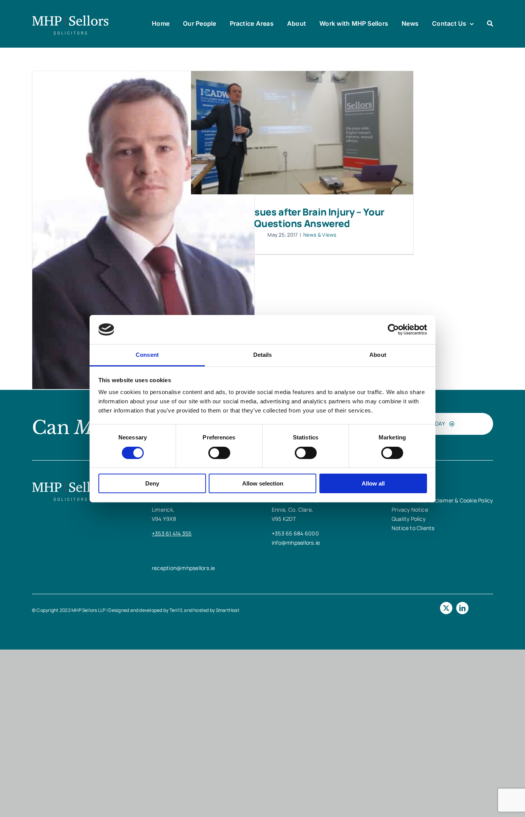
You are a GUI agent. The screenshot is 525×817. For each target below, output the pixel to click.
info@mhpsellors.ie (296, 542)
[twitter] (446, 608)
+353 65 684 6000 (295, 533)
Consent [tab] (147, 354)
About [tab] (377, 354)
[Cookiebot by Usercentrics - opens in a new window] (393, 329)
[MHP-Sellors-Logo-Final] (70, 16)
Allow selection (262, 483)
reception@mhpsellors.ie (183, 568)
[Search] (490, 24)
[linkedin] (462, 608)
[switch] (219, 453)
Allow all (373, 483)
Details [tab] (262, 354)
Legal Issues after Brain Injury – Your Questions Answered (302, 217)
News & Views (320, 234)
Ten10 (175, 610)
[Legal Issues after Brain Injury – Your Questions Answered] (302, 132)
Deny (152, 483)
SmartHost (227, 610)
